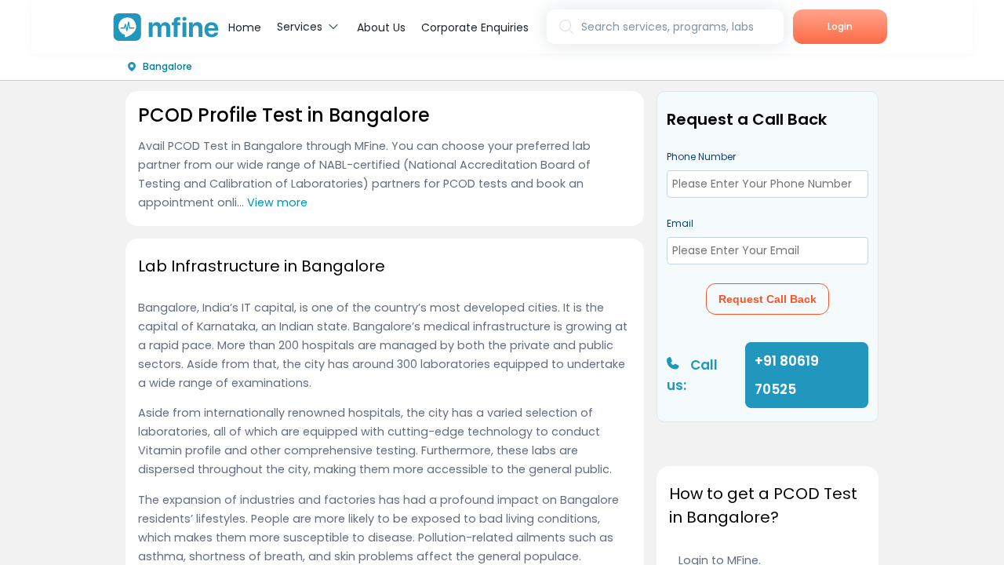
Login (840, 26)
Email (680, 223)
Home (244, 27)
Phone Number (701, 156)
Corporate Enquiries (475, 27)
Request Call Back (767, 299)
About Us (381, 27)
